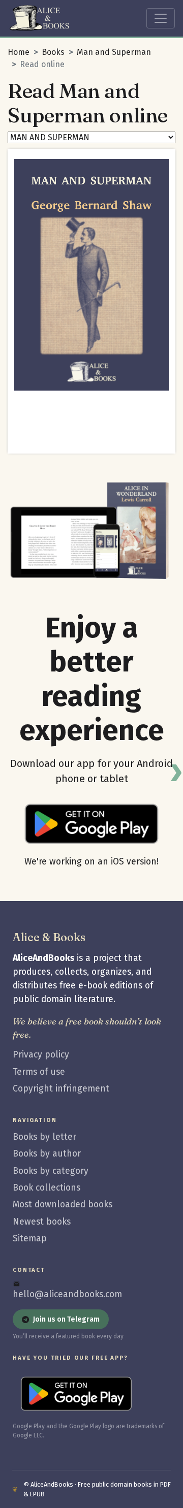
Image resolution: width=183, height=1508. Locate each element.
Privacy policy (41, 1054)
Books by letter (44, 1137)
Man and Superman (114, 52)
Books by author (47, 1153)
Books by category (50, 1171)
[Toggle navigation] (160, 18)
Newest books (42, 1221)
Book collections (46, 1187)
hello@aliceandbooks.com (67, 1294)
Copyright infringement (61, 1088)
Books (53, 52)
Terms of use (39, 1072)
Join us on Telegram (66, 1319)
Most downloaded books (62, 1204)
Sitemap (30, 1238)
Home (18, 52)
